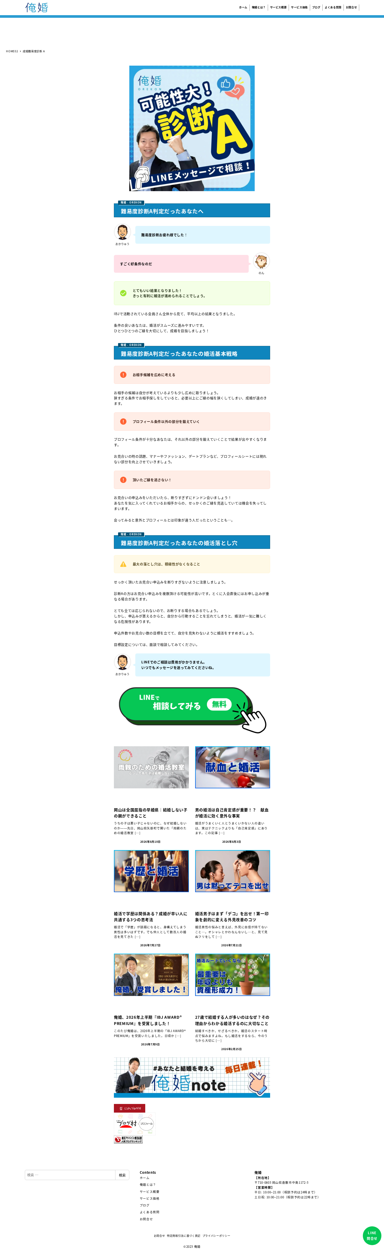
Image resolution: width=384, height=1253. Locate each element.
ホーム (145, 1178)
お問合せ (146, 1219)
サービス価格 (150, 1198)
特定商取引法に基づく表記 (183, 1236)
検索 (122, 1174)
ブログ (145, 1205)
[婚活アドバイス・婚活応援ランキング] (128, 1138)
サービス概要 (150, 1191)
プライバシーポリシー (216, 1236)
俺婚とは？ (148, 1184)
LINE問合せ (372, 1235)
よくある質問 (150, 1212)
